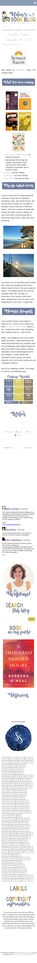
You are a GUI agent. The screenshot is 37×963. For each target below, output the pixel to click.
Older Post (28, 448)
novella (26, 844)
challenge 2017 (20, 790)
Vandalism (10, 175)
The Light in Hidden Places (17, 155)
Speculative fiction (9, 865)
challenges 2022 (22, 801)
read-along (7, 855)
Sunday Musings (8, 869)
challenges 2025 (9, 808)
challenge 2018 (8, 794)
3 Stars (21, 758)
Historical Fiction (21, 830)
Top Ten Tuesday (27, 876)
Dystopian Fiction (9, 819)
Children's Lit (7, 812)
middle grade (7, 840)
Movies (16, 840)
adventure (21, 765)
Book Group (21, 783)
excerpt (26, 819)
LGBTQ (30, 833)
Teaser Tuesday (20, 872)
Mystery (24, 840)
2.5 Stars (13, 758)
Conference (26, 812)
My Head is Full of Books (16, 327)
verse (9, 880)
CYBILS (13, 815)
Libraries (6, 837)
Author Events (18, 769)
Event (19, 819)
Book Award (26, 780)
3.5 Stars (29, 758)
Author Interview (9, 772)
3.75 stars (6, 762)
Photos (24, 847)
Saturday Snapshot (9, 858)
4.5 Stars (22, 762)
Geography (16, 826)
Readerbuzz (20, 70)
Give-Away (25, 826)
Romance (16, 855)
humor (13, 833)
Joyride (9, 173)
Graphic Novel (8, 830)
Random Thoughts (16, 851)
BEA (22, 776)
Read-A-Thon (28, 851)
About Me (6, 765)
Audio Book (7, 769)
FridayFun (23, 822)
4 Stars (14, 762)
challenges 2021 (8, 30)
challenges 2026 (22, 808)
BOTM (4, 787)
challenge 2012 (26, 787)
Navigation (6, 844)
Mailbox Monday (17, 837)
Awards (19, 772)
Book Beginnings (9, 783)
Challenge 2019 (21, 794)
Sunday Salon (29, 30)
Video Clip (16, 880)
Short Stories (16, 862)
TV (3, 880)
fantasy (5, 822)
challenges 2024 (22, 805)
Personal (19, 30)
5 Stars (30, 762)
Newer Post (8, 448)
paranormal (7, 847)
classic (17, 812)
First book (14, 822)
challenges (20, 797)
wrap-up (25, 880)
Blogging (16, 780)
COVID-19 (5, 815)
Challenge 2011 (13, 787)
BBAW (16, 776)
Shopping (6, 862)
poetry (5, 851)
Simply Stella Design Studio (22, 954)
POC (30, 847)
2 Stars (5, 758)
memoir (27, 837)
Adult (13, 765)
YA (30, 880)
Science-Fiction (23, 858)
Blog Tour (28, 776)
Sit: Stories (10, 178)
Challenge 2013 (8, 790)
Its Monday (21, 833)
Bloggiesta (7, 780)
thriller (16, 876)
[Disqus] (18, 479)
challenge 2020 (8, 797)
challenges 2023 (8, 805)
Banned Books (8, 776)
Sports (21, 865)
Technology (7, 876)
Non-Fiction (17, 844)
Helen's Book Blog (23, 953)
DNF (19, 815)
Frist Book (6, 826)
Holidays (6, 833)
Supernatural (7, 872)
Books (29, 783)
